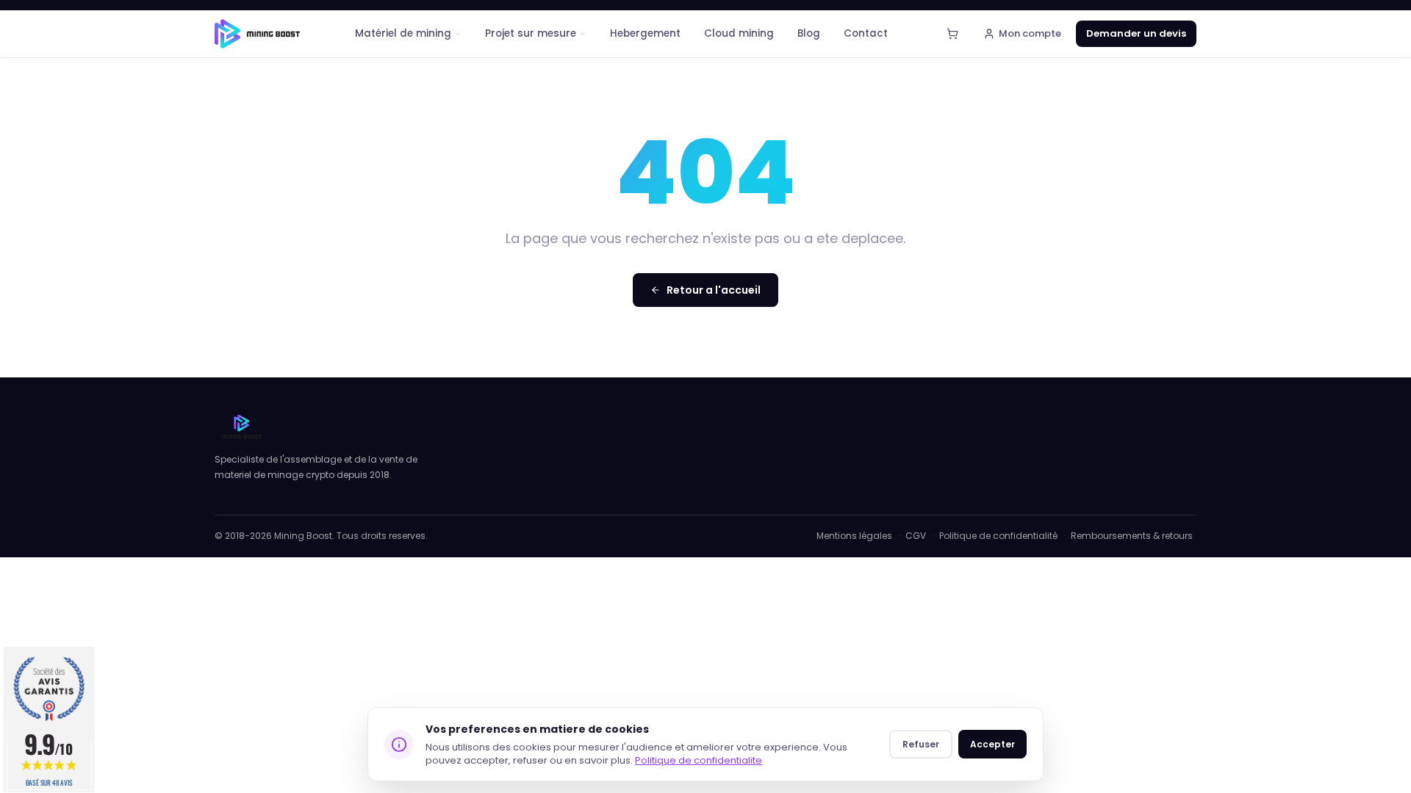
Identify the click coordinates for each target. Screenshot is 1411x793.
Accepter (992, 744)
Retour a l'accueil (714, 290)
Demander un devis (1136, 33)
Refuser (920, 744)
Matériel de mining (403, 33)
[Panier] (952, 34)
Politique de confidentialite (698, 760)
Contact (866, 33)
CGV (915, 535)
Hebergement (645, 33)
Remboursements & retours (1132, 535)
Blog (808, 33)
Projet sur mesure (530, 33)
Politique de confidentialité (998, 535)
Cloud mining (739, 33)
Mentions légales (854, 535)
